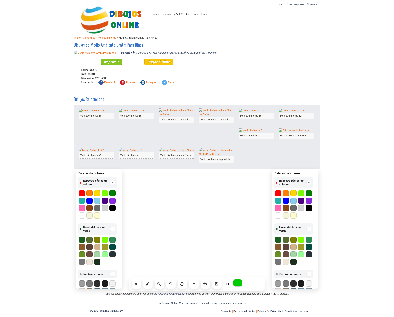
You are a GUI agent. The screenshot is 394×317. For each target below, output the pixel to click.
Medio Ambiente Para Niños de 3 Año (181, 119)
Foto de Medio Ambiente (293, 135)
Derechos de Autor (244, 311)
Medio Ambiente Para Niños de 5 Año (221, 119)
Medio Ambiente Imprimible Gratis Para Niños (225, 159)
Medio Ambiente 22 (91, 155)
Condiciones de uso (296, 311)
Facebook (109, 82)
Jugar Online (159, 61)
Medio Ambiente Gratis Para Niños (169, 293)
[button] (97, 182)
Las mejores (296, 4)
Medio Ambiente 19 (91, 115)
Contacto (226, 311)
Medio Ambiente (107, 37)
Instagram (151, 82)
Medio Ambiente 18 (251, 115)
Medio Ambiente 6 (130, 155)
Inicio (281, 4)
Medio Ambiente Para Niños (175, 155)
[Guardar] (217, 284)
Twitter (171, 82)
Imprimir (111, 61)
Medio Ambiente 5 (250, 135)
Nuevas (312, 4)
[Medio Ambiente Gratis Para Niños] (95, 52)
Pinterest (131, 82)
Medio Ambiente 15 (131, 115)
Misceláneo (88, 37)
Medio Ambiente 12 (291, 115)
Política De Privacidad (270, 311)
